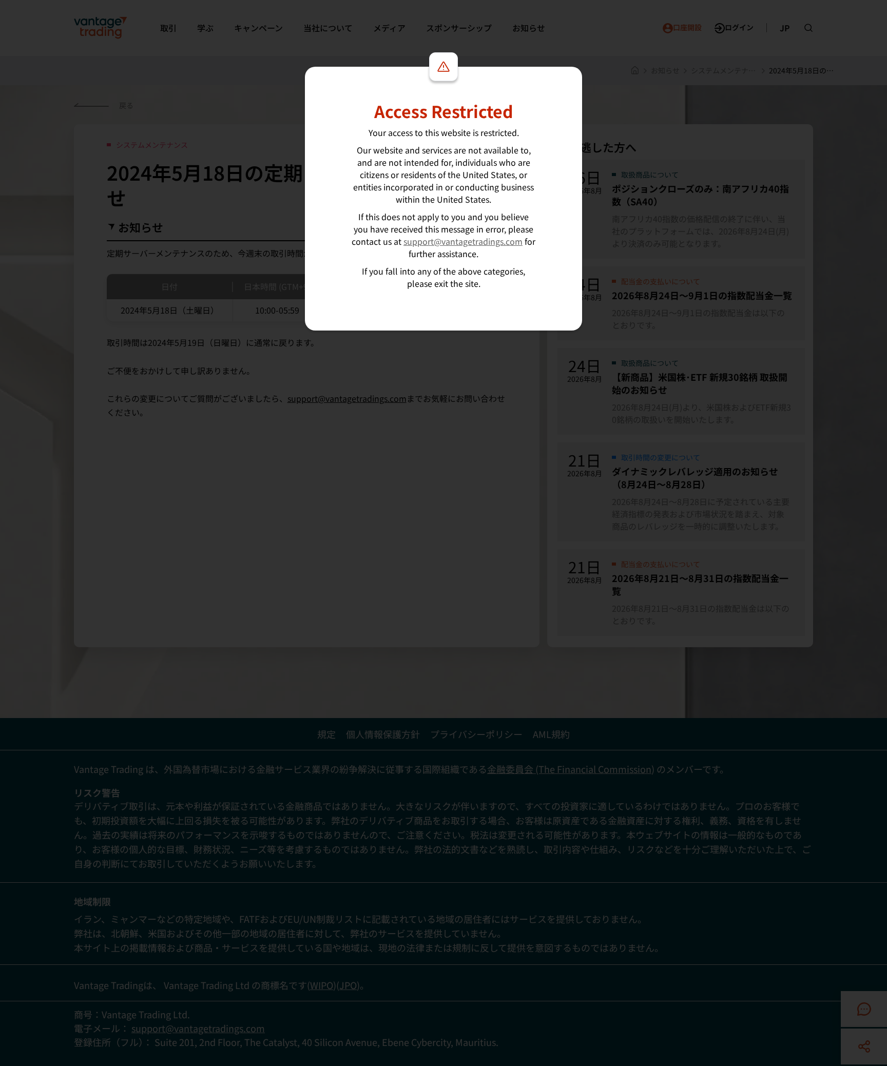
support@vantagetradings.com (463, 241)
